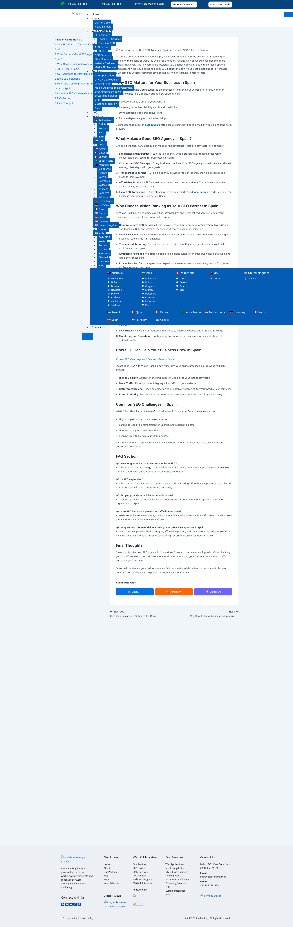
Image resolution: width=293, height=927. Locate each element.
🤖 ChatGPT (135, 591)
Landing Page (102, 83)
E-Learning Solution (106, 95)
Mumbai (103, 249)
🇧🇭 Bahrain (101, 156)
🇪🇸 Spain (100, 217)
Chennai (103, 257)
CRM (97, 99)
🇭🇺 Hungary (101, 221)
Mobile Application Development (114, 87)
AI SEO (102, 51)
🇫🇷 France (100, 209)
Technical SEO (106, 43)
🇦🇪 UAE (99, 140)
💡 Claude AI (213, 591)
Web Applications (105, 75)
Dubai (101, 144)
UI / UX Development (107, 79)
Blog (94, 112)
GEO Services (102, 55)
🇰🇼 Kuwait (100, 148)
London (102, 229)
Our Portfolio (102, 22)
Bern (101, 136)
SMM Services (103, 59)
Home (95, 14)
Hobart (102, 172)
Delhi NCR (104, 237)
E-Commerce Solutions (108, 91)
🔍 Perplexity (174, 591)
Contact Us (98, 327)
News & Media (103, 26)
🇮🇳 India (99, 233)
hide (79, 39)
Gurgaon (103, 245)
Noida (101, 241)
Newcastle (104, 180)
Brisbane (103, 188)
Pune (101, 265)
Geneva (102, 128)
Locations (97, 116)
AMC (97, 107)
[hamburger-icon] (288, 14)
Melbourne (104, 168)
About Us (97, 18)
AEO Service (102, 47)
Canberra (103, 192)
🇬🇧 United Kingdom (106, 225)
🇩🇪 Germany (102, 205)
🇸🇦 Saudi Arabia (104, 160)
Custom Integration (106, 103)
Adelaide (103, 197)
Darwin (102, 176)
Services (97, 71)
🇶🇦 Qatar (100, 152)
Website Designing (105, 63)
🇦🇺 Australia (102, 164)
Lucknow (103, 261)
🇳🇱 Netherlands (103, 201)
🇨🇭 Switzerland (103, 120)
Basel (101, 132)
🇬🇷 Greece (101, 213)
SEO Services (102, 35)
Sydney (102, 184)
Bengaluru (104, 253)
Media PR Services (105, 67)
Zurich (102, 124)
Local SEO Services (109, 38)
